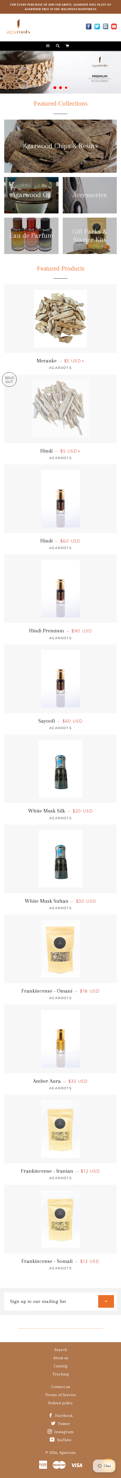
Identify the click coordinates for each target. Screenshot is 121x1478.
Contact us (60, 1386)
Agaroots (67, 1452)
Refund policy (60, 1402)
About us (60, 1357)
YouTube (63, 1439)
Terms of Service (60, 1394)
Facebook (63, 1415)
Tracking (60, 1374)
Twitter (63, 1423)
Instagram (63, 1431)
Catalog (61, 1365)
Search (60, 1349)
